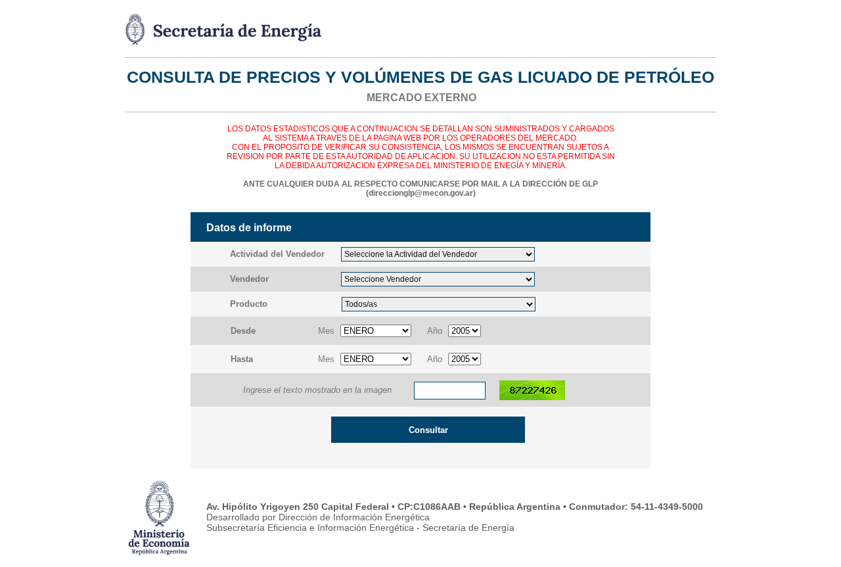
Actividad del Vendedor (277, 254)
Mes (326, 331)
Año (434, 331)
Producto (248, 304)
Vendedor (249, 279)
